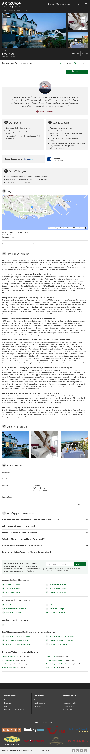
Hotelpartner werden (69, 703)
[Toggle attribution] (85, 228)
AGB (5, 706)
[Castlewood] (56, 740)
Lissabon (18, 10)
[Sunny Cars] (12, 740)
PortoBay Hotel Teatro (9, 667)
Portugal (11, 10)
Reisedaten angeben (77, 72)
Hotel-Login (66, 700)
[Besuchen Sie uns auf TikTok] (85, 750)
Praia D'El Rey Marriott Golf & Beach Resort (59, 664)
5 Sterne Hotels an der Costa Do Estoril (60, 640)
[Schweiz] (34, 740)
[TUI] (56, 730)
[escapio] (11, 4)
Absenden (79, 564)
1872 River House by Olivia (10, 656)
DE (79, 4)
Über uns (36, 700)
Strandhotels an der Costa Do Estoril (16, 640)
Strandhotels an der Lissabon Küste (58, 644)
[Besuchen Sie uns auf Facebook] (73, 750)
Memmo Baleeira (51, 656)
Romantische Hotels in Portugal (14, 609)
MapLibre (51, 228)
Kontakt (6, 700)
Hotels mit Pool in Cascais (56, 588)
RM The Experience (8, 660)
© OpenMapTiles (60, 228)
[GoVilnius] (78, 741)
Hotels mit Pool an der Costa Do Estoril (60, 636)
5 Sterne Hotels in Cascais (56, 592)
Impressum (37, 706)
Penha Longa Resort (52, 667)
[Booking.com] (34, 730)
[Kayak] (12, 730)
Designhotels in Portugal (11, 605)
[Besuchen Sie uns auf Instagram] (77, 750)
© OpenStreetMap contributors (75, 228)
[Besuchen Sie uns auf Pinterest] (81, 750)
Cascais (25, 10)
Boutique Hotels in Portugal (12, 612)
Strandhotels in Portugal (55, 612)
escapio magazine (39, 703)
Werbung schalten (68, 706)
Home (4, 10)
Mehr (80, 505)
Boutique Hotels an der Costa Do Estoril (17, 644)
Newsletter (8, 703)
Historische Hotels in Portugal (57, 605)
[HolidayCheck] (78, 730)
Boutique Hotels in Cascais (56, 585)
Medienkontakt (67, 709)
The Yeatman (6, 664)
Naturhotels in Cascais (11, 588)
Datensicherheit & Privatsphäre (14, 709)
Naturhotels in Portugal (55, 609)
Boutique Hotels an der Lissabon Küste (16, 636)
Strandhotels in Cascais (11, 592)
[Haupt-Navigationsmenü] (86, 4)
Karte (86, 54)
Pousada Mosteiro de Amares (55, 660)
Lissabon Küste (8, 625)
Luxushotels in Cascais (11, 585)
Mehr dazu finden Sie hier (61, 570)
